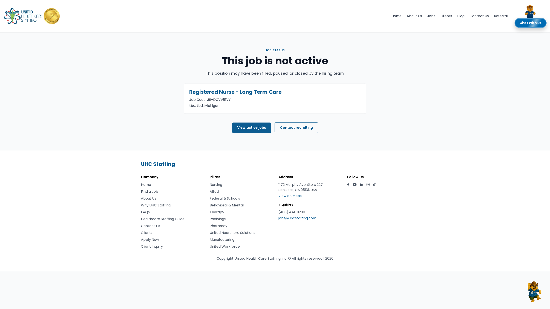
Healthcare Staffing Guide (163, 219)
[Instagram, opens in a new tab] (368, 184)
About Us (414, 16)
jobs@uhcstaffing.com (297, 218)
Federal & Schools (225, 198)
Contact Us (479, 16)
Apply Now (150, 239)
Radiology (218, 219)
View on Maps (290, 195)
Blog (460, 16)
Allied (214, 191)
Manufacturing (222, 239)
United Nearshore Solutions (232, 232)
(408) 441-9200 (291, 212)
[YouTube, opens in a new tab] (355, 184)
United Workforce (225, 246)
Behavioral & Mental (227, 205)
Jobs (431, 16)
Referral (501, 16)
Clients (446, 16)
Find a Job (149, 191)
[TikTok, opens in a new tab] (374, 184)
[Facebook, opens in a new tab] (348, 184)
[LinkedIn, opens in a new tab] (361, 184)
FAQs (145, 212)
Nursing (216, 184)
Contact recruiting (296, 127)
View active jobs (251, 127)
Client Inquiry (152, 246)
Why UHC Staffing (156, 205)
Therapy (217, 212)
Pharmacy (218, 225)
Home (396, 16)
